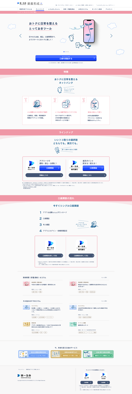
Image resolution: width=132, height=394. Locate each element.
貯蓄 (40, 292)
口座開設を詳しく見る (50, 255)
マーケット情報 (92, 332)
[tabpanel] (66, 32)
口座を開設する (66, 58)
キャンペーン (21, 369)
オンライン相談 (97, 9)
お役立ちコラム (83, 9)
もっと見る (104, 277)
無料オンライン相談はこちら (102, 355)
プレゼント (109, 9)
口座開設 (50, 168)
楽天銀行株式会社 (26, 188)
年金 (80, 317)
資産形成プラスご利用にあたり (33, 369)
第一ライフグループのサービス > (64, 5)
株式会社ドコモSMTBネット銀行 (29, 186)
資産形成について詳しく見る (70, 355)
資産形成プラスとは (25, 9)
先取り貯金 (34, 292)
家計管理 (34, 317)
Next (110, 35)
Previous (21, 35)
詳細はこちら (44, 175)
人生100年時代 (41, 317)
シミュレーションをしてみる (38, 355)
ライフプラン (50, 317)
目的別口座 (92, 292)
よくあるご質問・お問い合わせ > (84, 5)
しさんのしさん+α (54, 9)
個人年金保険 (35, 332)
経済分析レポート (83, 332)
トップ (19, 12)
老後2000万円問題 (87, 317)
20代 (41, 332)
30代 (45, 332)
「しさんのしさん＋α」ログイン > (105, 5)
